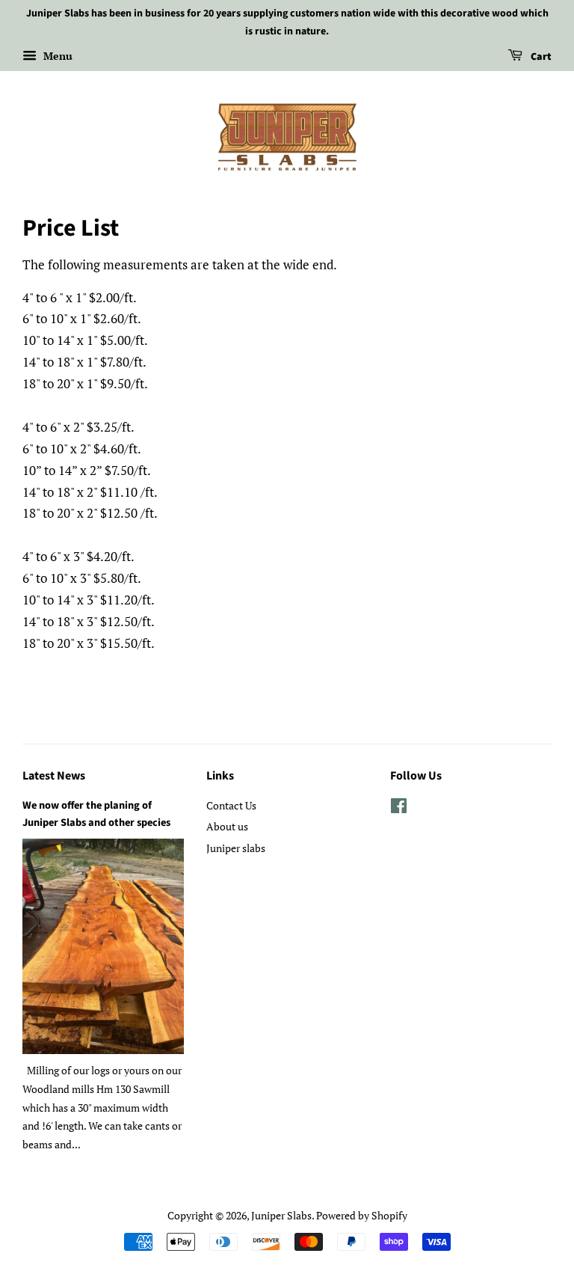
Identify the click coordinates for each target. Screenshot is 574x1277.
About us (227, 826)
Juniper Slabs (281, 1215)
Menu (56, 56)
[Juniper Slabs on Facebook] (398, 808)
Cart (540, 56)
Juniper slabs (235, 848)
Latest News (53, 776)
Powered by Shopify (361, 1215)
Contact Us (231, 805)
